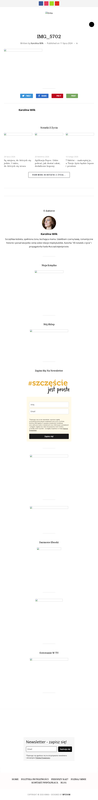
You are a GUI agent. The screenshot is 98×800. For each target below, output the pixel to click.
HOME (15, 779)
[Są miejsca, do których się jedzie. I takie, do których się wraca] (18, 142)
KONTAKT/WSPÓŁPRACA (45, 782)
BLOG (63, 782)
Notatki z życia (49, 127)
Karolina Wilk (37, 43)
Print (73, 96)
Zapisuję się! (65, 749)
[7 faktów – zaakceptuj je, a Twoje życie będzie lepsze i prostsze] (80, 142)
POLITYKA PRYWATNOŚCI (35, 779)
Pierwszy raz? (59, 779)
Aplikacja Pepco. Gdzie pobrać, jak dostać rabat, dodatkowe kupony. (47, 163)
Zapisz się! (49, 436)
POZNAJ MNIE (78, 779)
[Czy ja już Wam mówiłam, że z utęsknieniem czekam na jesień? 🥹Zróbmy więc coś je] (69, 716)
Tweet (28, 96)
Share (44, 96)
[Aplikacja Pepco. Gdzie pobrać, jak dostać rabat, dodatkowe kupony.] (49, 142)
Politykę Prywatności (43, 758)
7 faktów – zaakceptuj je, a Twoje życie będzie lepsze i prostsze (80, 163)
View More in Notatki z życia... (49, 175)
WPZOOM (66, 795)
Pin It (59, 96)
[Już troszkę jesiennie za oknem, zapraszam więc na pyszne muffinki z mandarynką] (23, 716)
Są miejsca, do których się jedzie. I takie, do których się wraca (17, 163)
